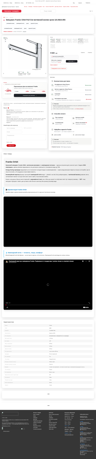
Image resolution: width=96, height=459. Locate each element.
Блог (44, 6)
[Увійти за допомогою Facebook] (33, 128)
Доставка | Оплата (58, 6)
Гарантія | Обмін (66, 6)
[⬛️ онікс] (86, 41)
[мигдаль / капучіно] (64, 41)
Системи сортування (37, 429)
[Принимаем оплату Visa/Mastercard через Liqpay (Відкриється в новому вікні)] (11, 428)
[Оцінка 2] (16, 142)
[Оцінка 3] (19, 142)
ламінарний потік (59, 335)
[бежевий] (69, 41)
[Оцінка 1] (14, 142)
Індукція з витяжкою (37, 422)
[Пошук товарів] (42, 11)
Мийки (34, 416)
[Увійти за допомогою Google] (35, 128)
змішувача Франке (15, 179)
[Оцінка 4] (21, 142)
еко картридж (66, 335)
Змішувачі (35, 417)
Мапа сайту (51, 429)
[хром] (80, 41)
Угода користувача (74, 6)
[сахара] (53, 46)
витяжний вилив (52, 335)
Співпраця (30, 6)
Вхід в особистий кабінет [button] (54, 414)
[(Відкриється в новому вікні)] (22, 428)
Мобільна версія (6, 431)
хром (50, 328)
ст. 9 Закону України (79, 108)
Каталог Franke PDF (50, 6)
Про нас (25, 6)
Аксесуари (35, 427)
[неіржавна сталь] (53, 41)
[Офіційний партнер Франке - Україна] (10, 413)
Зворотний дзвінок (68, 419)
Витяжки (35, 424)
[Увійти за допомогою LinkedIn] (37, 128)
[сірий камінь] (75, 41)
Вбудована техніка (37, 425)
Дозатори (35, 419)
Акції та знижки (36, 414)
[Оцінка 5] (23, 142)
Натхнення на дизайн (37, 6)
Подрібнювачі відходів (37, 420)
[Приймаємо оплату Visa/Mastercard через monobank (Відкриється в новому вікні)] (12, 427)
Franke (20, 165)
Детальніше (88, 99)
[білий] (58, 41)
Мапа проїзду (82, 454)
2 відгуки (24, 31)
